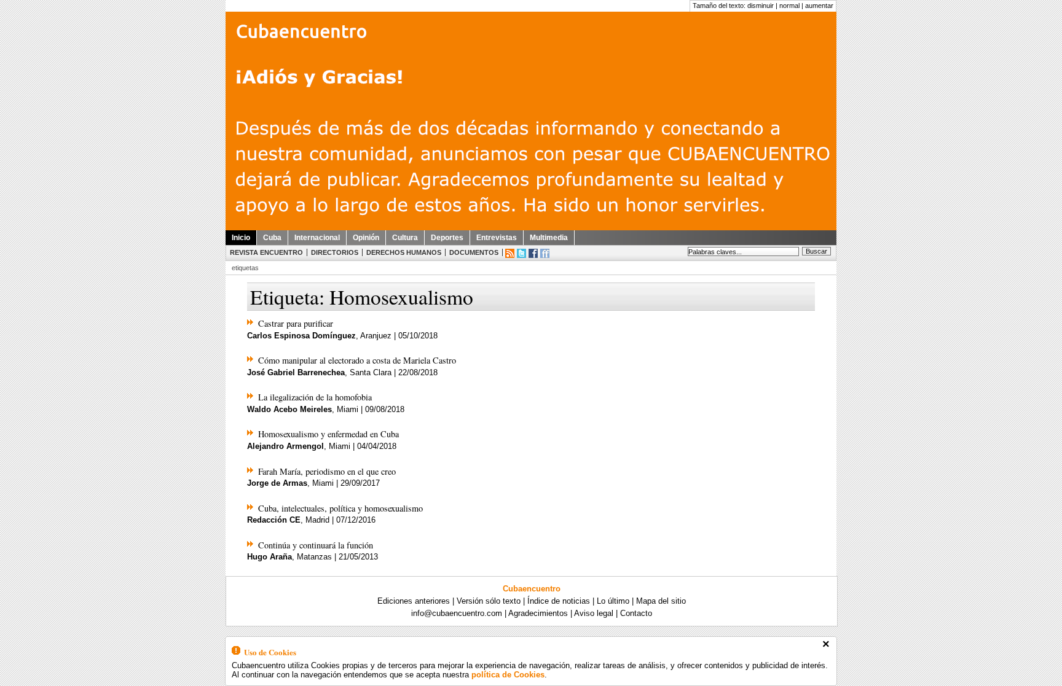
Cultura (405, 237)
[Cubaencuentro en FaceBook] (533, 253)
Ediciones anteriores (413, 601)
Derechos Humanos (403, 252)
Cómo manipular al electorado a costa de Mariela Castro (357, 360)
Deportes (447, 237)
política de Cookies (508, 674)
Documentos (473, 252)
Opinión (366, 237)
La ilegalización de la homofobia (315, 397)
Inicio (241, 237)
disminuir (760, 5)
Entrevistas (496, 237)
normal (789, 5)
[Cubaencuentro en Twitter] (521, 253)
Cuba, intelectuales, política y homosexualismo (340, 508)
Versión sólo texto (489, 601)
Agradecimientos (538, 613)
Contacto (636, 613)
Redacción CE (274, 519)
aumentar (819, 5)
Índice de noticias (558, 601)
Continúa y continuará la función (315, 545)
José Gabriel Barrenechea (296, 372)
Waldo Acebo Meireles (289, 409)
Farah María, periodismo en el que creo (327, 471)
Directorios (334, 252)
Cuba (272, 237)
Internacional (317, 237)
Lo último (613, 601)
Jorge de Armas (277, 483)
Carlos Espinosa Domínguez (301, 335)
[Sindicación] (510, 253)
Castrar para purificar (295, 323)
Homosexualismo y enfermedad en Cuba (328, 434)
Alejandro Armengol (285, 446)
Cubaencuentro (531, 588)
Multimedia (549, 237)
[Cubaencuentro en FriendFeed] (545, 253)
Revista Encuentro (266, 252)
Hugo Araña (269, 556)
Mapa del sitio (661, 601)
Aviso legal (593, 613)
